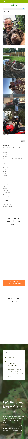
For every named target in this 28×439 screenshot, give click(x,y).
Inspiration (5, 188)
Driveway (5, 175)
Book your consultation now (14, 282)
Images (4, 186)
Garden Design (6, 177)
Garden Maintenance (7, 179)
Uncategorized (17, 13)
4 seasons (5, 169)
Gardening (5, 184)
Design (4, 173)
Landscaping (6, 190)
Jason (5, 13)
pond (4, 194)
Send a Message (16, 382)
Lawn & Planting (6, 192)
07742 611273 (7, 1)
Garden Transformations (8, 182)
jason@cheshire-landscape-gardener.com (13, 363)
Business (5, 171)
